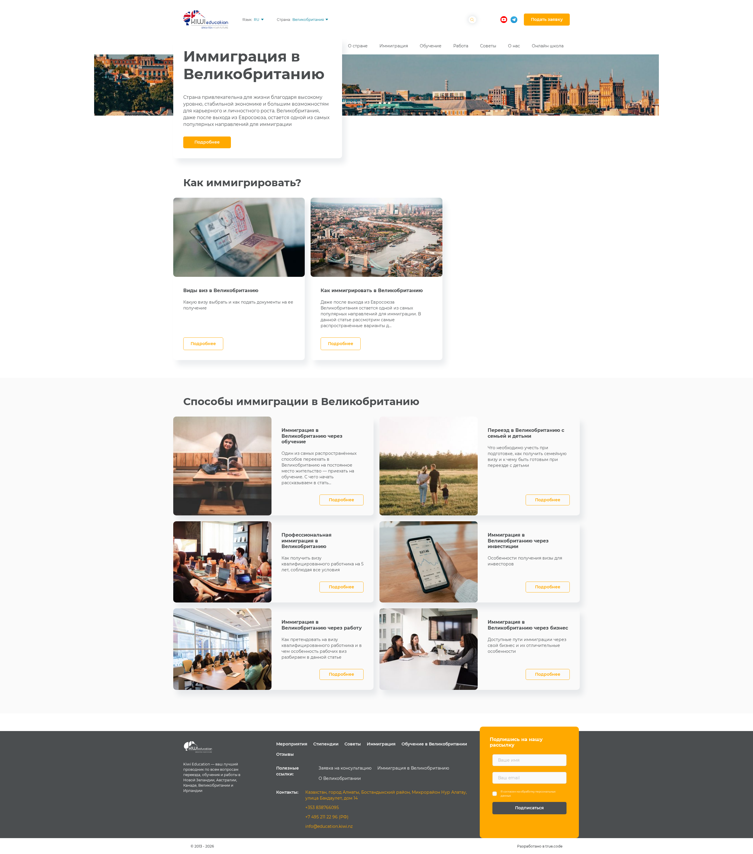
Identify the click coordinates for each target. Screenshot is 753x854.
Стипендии (326, 744)
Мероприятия (291, 744)
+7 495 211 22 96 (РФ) (327, 817)
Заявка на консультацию (345, 768)
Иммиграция (381, 744)
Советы (352, 744)
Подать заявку (547, 19)
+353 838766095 (322, 807)
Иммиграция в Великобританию (413, 768)
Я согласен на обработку (528, 793)
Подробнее (207, 142)
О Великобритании (340, 778)
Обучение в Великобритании (434, 744)
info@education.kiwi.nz (329, 826)
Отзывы (285, 754)
